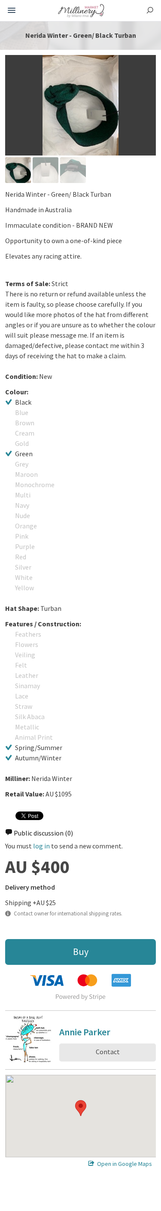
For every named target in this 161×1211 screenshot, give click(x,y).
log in (41, 846)
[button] (81, 1108)
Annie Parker (84, 1033)
